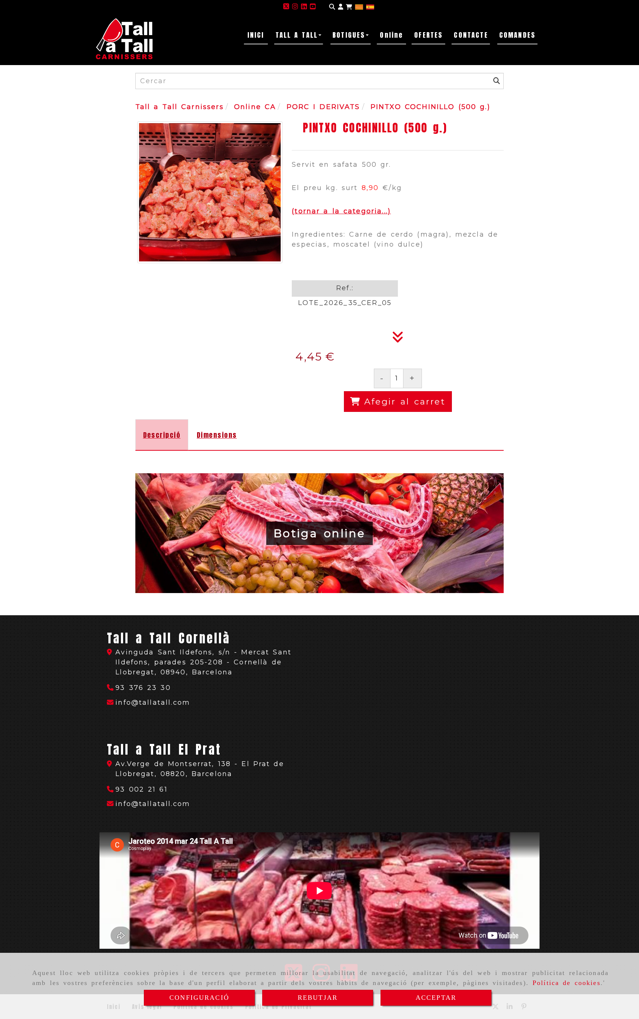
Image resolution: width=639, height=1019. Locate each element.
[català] (359, 7)
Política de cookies (566, 982)
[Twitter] (286, 7)
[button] (341, 6)
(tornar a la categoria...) (341, 211)
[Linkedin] (304, 7)
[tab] (161, 434)
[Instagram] (295, 7)
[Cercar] (332, 6)
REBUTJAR (318, 997)
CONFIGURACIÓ (199, 997)
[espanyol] (370, 7)
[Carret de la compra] (349, 6)
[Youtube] (313, 7)
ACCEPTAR (436, 997)
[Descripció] (398, 339)
